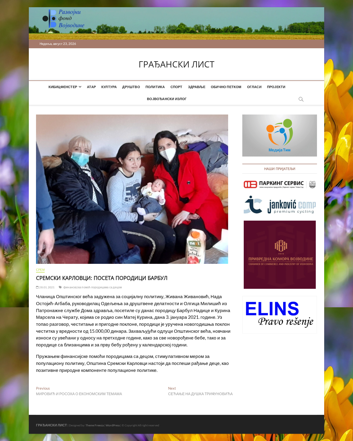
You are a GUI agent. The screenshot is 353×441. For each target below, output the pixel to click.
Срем (40, 270)
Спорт (176, 87)
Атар (91, 87)
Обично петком (226, 87)
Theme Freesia (94, 425)
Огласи (254, 87)
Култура (109, 87)
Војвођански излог (167, 99)
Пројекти (276, 87)
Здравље (196, 87)
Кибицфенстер (63, 87)
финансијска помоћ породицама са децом (92, 287)
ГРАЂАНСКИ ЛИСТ (176, 64)
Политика (155, 87)
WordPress (113, 425)
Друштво (131, 87)
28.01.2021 (47, 287)
